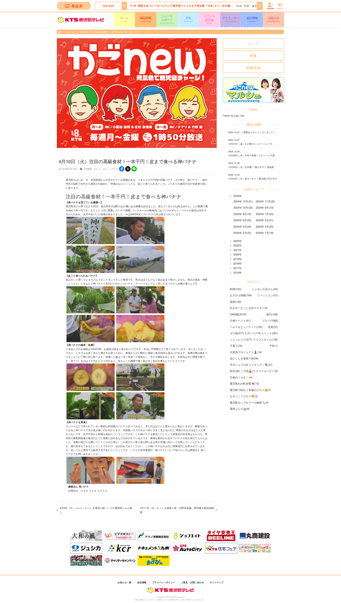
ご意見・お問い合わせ (192, 582)
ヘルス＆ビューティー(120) (246, 327)
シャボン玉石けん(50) (265, 289)
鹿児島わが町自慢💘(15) (244, 383)
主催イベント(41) (240, 320)
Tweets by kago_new (233, 115)
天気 (188, 19)
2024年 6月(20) (242, 220)
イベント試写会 (209, 19)
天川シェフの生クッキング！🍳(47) (251, 364)
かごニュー (71, 31)
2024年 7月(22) (265, 214)
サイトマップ (216, 582)
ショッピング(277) (241, 339)
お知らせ (273, 19)
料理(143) (235, 289)
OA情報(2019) (238, 314)
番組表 (77, 5)
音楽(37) (273, 327)
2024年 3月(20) (265, 226)
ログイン (280, 8)
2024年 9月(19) (265, 207)
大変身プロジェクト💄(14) (246, 352)
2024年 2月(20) (242, 233)
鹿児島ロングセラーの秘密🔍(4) (249, 402)
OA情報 (88, 168)
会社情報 (252, 19)
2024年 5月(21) (265, 220)
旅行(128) (272, 314)
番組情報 (145, 19)
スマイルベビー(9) (267, 371)
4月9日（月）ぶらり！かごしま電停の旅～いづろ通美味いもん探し (96, 510)
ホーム (124, 19)
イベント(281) (269, 333)
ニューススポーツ (167, 19)
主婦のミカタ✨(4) (241, 377)
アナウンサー (230, 19)
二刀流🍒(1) (248, 371)
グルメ (97, 168)
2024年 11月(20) (265, 201)
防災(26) (235, 371)
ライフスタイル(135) (265, 339)
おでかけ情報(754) (241, 295)
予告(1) (273, 345)
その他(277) (237, 333)
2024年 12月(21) (243, 201)
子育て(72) (236, 345)
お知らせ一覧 (124, 582)
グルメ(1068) (270, 320)
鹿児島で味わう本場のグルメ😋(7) (250, 390)
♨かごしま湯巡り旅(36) (244, 358)
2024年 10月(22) (243, 207)
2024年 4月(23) (242, 226)
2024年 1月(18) (265, 233)
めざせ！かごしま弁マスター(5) (249, 308)
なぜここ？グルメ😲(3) (244, 396)
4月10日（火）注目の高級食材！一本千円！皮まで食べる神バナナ (110, 31)
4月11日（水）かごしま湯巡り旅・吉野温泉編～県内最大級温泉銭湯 (177, 510)
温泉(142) (235, 301)
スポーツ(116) (252, 333)
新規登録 (270, 8)
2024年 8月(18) (242, 214)
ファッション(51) (267, 295)
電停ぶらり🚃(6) (240, 409)
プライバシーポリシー (163, 582)
